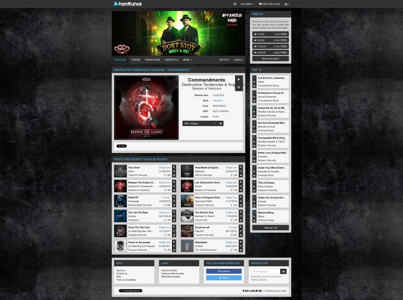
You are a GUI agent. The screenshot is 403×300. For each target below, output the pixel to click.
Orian (131, 171)
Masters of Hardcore (206, 88)
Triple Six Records (137, 175)
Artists (224, 59)
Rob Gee (151, 231)
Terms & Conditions (126, 279)
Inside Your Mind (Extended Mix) (276, 167)
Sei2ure (132, 216)
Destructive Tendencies (202, 84)
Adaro (270, 186)
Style (205, 100)
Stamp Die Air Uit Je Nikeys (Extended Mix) (281, 108)
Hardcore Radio (169, 270)
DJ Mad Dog (134, 231)
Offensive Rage (266, 220)
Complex (274, 171)
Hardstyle (172, 59)
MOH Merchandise (170, 276)
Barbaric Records (267, 115)
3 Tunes (233, 227)
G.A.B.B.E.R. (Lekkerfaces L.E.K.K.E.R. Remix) (283, 78)
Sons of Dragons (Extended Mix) (213, 197)
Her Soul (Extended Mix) (271, 123)
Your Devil (134, 167)
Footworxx (133, 219)
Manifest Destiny (266, 111)
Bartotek (199, 216)
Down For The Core (139, 227)
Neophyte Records (267, 190)
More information (270, 58)
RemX (211, 216)
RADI (209, 201)
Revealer (262, 171)
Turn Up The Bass (138, 212)
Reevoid (199, 201)
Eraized (262, 201)
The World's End (204, 212)
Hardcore (120, 59)
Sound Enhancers (267, 96)
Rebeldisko (201, 242)
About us (120, 270)
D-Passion (149, 246)
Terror (135, 59)
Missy (261, 216)
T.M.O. (281, 141)
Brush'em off (202, 227)
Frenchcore (152, 59)
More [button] (186, 59)
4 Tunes (166, 197)
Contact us (121, 273)
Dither (261, 81)
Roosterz (283, 111)
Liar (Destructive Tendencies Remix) (215, 182)
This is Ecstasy (266, 182)
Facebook (224, 271)
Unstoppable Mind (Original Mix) (276, 137)
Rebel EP (133, 197)
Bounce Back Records (140, 205)
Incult (272, 126)
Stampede (133, 201)
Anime (198, 186)
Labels (238, 59)
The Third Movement (205, 249)
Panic (261, 186)
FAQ (118, 276)
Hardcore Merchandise (172, 273)
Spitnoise (199, 171)
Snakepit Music (266, 130)
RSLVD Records (203, 175)
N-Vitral (199, 246)
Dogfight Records (137, 234)
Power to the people (139, 242)
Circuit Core (201, 219)
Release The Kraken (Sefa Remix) (146, 182)
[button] (235, 4)
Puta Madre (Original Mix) (209, 167)
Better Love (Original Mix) (272, 152)
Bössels (262, 126)
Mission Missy (266, 212)
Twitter (225, 277)
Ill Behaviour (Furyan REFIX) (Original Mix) (281, 93)
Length (204, 116)
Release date (201, 95)
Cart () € (270, 4)
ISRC (205, 111)
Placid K (199, 231)
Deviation (263, 156)
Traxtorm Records (204, 205)
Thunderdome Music (268, 85)
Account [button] (247, 4)
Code (205, 105)
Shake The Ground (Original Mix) (276, 197)
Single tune (164, 167)
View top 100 (270, 227)
